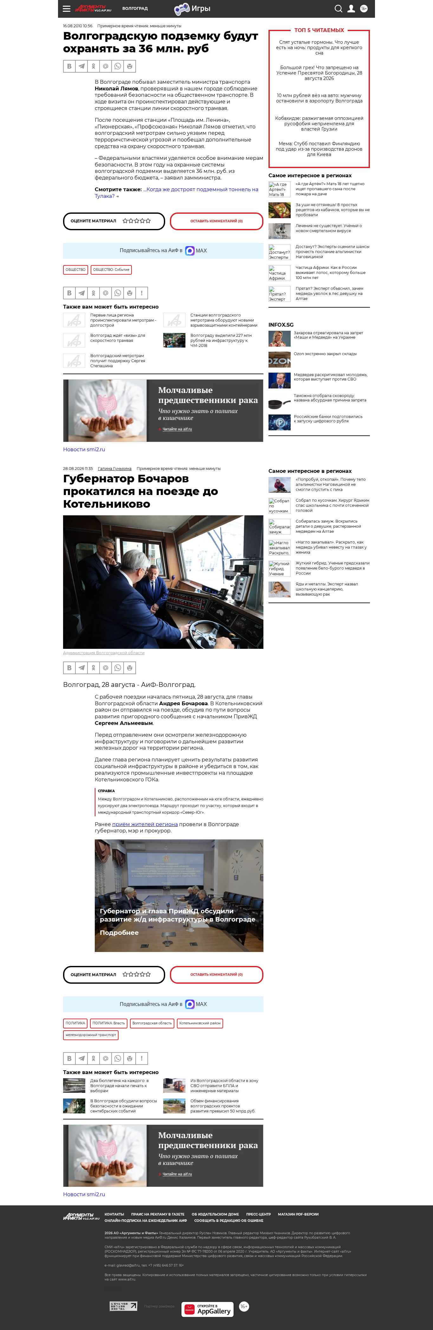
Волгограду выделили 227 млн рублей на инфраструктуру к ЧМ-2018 (221, 340)
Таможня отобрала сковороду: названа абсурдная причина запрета (330, 398)
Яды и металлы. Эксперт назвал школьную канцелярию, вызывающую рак (327, 589)
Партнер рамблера (159, 1306)
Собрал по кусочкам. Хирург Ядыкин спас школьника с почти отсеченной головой (332, 505)
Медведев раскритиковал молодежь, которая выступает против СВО (331, 377)
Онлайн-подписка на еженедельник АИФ (146, 1221)
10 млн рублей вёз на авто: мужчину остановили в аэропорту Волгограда (319, 98)
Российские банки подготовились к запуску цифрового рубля (328, 418)
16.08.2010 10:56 (77, 25)
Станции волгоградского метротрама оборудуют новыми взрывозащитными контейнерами (224, 320)
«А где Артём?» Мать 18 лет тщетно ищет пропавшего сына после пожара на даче (330, 188)
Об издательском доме (215, 1214)
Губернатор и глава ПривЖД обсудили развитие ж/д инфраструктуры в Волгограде (177, 915)
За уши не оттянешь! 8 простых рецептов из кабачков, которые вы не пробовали (333, 209)
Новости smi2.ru (84, 450)
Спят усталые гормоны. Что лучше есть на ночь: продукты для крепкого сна (319, 48)
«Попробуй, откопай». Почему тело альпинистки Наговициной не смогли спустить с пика (331, 484)
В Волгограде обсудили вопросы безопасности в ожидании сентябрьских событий (123, 1106)
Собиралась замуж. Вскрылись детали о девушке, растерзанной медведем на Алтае (328, 526)
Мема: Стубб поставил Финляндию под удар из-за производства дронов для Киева (319, 149)
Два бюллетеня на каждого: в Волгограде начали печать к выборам (119, 1085)
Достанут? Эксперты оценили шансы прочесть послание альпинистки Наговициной (332, 251)
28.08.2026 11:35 (78, 468)
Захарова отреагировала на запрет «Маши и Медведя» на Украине (328, 335)
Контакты (114, 1214)
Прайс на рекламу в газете (157, 1214)
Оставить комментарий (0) (217, 221)
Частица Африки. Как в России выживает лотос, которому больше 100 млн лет (330, 272)
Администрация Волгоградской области (104, 652)
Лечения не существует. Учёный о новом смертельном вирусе (329, 228)
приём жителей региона (145, 824)
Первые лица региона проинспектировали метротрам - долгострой (123, 320)
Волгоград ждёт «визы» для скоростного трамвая (117, 338)
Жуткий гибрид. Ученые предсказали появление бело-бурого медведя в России (333, 568)
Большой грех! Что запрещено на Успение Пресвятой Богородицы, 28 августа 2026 (319, 73)
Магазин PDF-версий (298, 1214)
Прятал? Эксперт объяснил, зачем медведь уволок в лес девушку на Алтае (329, 293)
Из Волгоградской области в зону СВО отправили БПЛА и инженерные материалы (224, 1085)
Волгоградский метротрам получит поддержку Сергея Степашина (117, 360)
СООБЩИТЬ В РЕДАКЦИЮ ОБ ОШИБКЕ (228, 1221)
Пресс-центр (258, 1214)
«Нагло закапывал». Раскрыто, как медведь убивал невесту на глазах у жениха (331, 547)
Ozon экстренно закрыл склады (325, 354)
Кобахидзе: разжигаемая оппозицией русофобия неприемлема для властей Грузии (319, 124)
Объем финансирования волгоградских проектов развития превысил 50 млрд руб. (223, 1106)
